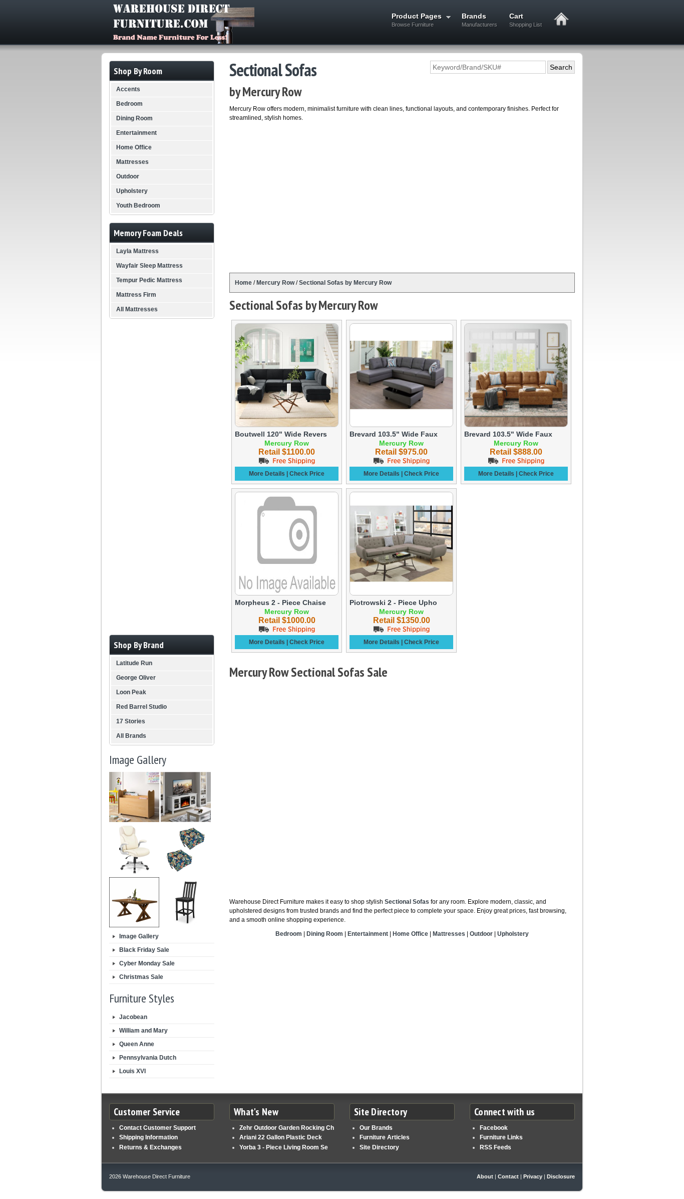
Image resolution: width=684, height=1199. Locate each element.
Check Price (306, 473)
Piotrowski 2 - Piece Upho (393, 602)
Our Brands (376, 1127)
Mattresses (449, 933)
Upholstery (513, 933)
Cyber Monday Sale (147, 963)
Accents (128, 89)
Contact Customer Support (157, 1127)
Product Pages (414, 20)
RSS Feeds (495, 1147)
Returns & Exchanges (150, 1147)
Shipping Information (148, 1137)
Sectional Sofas (407, 901)
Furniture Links (501, 1137)
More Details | (269, 473)
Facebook (494, 1127)
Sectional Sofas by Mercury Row (345, 282)
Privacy (532, 1176)
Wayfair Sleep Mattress (149, 265)
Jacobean (133, 1017)
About (485, 1176)
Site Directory (379, 1147)
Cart (525, 20)
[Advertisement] (402, 197)
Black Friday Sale (144, 949)
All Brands (131, 735)
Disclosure (561, 1176)
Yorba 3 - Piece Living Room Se (283, 1147)
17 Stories (130, 721)
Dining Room (324, 933)
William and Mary (143, 1030)
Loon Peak (131, 692)
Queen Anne (136, 1044)
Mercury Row (275, 282)
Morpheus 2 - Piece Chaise (280, 602)
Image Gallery (139, 936)
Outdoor (481, 933)
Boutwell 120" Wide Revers (281, 434)
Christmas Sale (141, 976)
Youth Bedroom (138, 205)
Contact (508, 1176)
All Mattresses (137, 309)
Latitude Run (134, 663)
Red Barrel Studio (141, 706)
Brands (479, 20)
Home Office (410, 933)
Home (243, 282)
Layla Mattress (137, 251)
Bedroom (288, 933)
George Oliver (136, 677)
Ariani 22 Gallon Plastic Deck (280, 1137)
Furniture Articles (385, 1137)
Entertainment (368, 933)
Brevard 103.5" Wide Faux (394, 434)
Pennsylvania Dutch (147, 1057)
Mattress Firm (136, 294)
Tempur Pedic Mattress (149, 280)
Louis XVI (132, 1071)
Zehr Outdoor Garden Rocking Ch (286, 1127)
